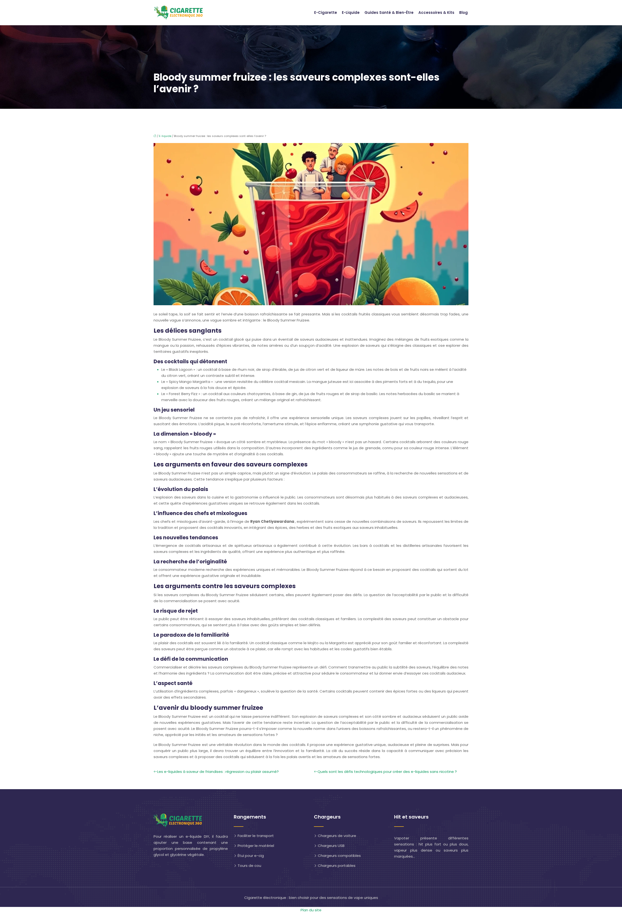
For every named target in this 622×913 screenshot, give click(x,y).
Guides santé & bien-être (389, 12)
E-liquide (351, 12)
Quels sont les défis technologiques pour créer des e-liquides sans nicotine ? (387, 771)
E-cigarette (325, 12)
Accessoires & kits (436, 12)
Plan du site (311, 910)
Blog (463, 12)
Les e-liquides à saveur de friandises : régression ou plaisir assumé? (218, 771)
